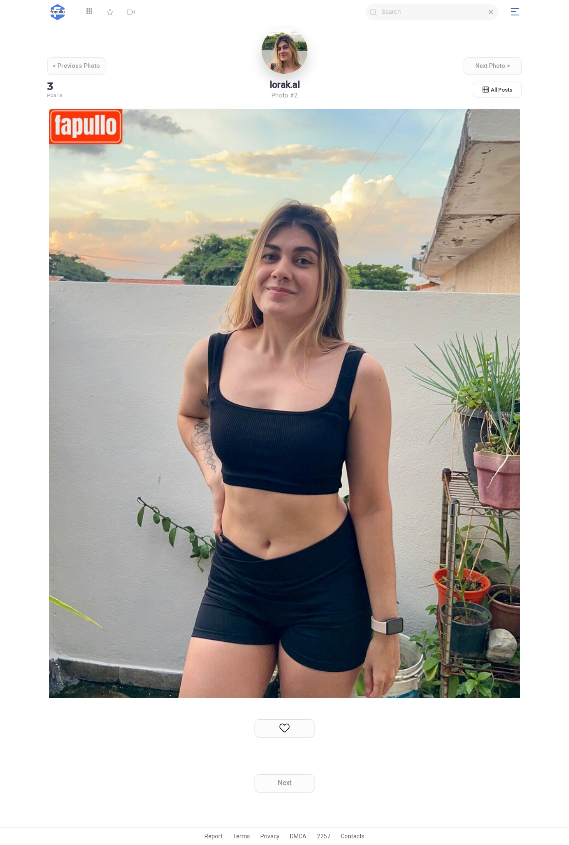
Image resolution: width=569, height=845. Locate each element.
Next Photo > (492, 66)
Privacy (270, 836)
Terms (241, 836)
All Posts (501, 90)
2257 (323, 836)
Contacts (352, 836)
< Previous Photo (76, 66)
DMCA (298, 836)
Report (213, 836)
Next (285, 783)
